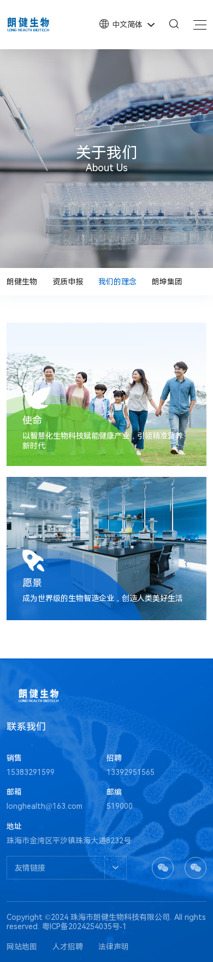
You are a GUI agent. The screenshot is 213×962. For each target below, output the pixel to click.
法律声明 (113, 946)
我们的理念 (117, 281)
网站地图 (22, 946)
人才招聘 (67, 946)
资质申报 (67, 281)
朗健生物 (22, 281)
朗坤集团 (167, 281)
